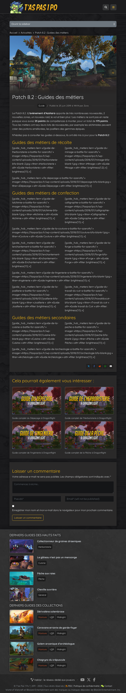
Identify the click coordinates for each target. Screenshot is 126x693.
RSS (69, 686)
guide (42, 105)
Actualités (26, 32)
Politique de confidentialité (86, 686)
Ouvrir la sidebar (21, 23)
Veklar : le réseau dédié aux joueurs (54, 679)
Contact (108, 686)
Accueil (13, 32)
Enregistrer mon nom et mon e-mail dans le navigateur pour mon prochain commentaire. (62, 510)
